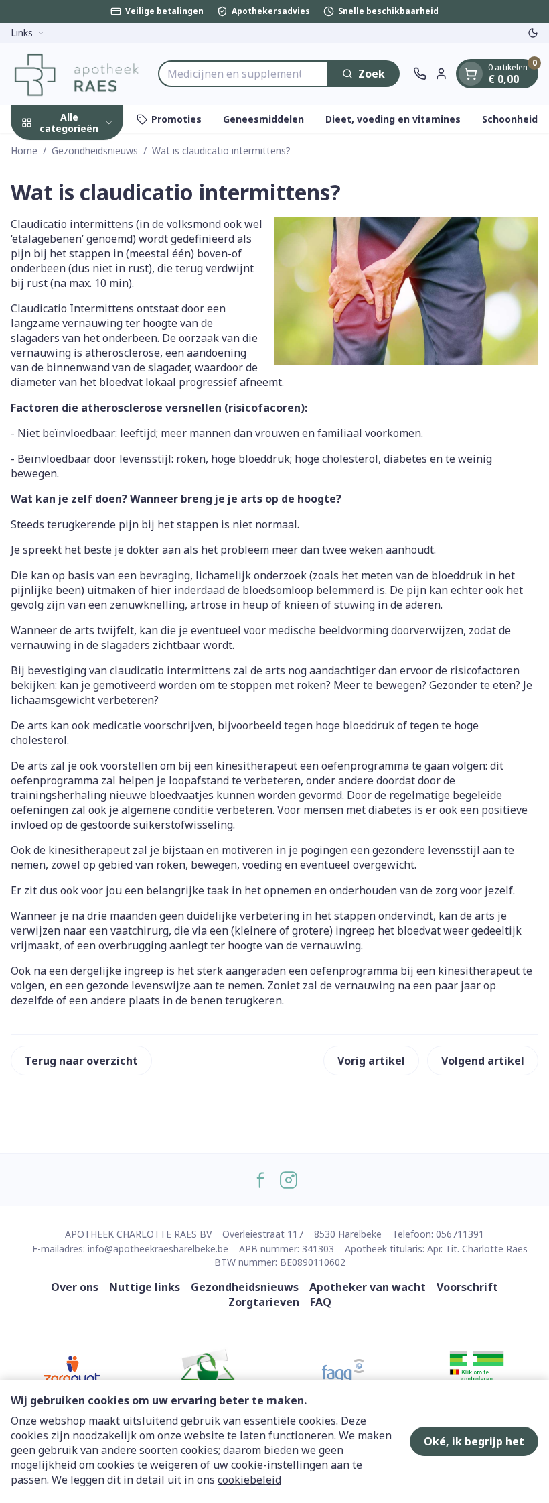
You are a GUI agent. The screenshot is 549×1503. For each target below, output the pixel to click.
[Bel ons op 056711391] (419, 73)
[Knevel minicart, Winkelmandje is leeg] (471, 74)
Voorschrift (467, 1287)
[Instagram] (289, 1180)
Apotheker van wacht (367, 1287)
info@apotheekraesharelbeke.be (158, 1248)
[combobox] (243, 73)
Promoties (176, 119)
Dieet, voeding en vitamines (393, 119)
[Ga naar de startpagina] (78, 74)
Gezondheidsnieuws (95, 150)
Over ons (74, 1287)
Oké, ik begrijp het (474, 1441)
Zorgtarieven (263, 1302)
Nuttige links (144, 1287)
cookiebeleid (249, 1479)
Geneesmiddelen (263, 119)
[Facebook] (260, 1180)
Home (24, 150)
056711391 (460, 1233)
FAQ (320, 1302)
